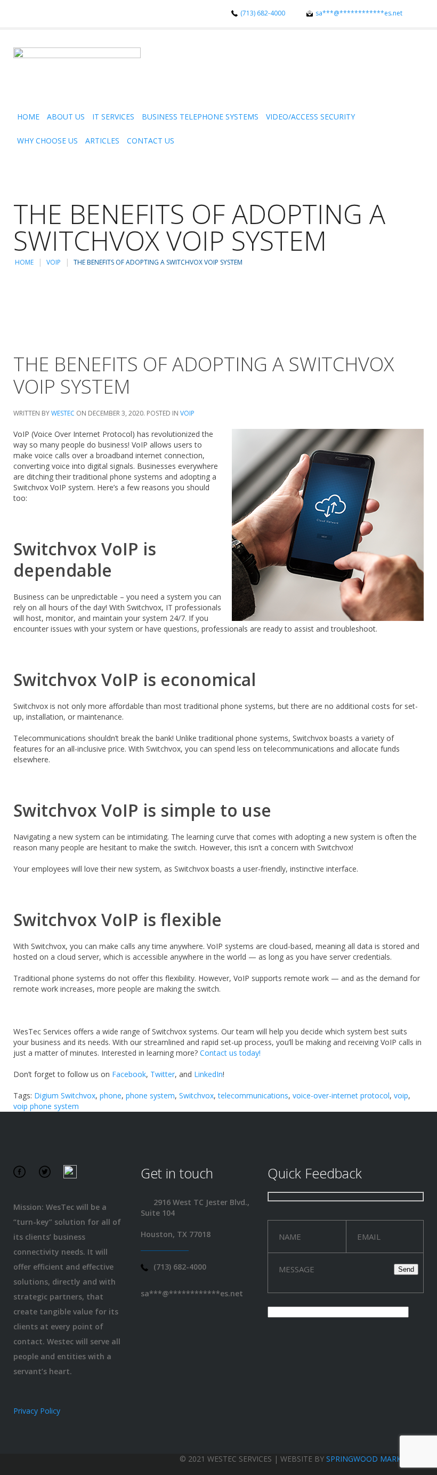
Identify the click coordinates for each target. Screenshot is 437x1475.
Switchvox (196, 1095)
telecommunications (253, 1095)
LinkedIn (208, 1074)
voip (401, 1095)
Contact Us (150, 140)
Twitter (162, 1074)
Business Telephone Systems (200, 116)
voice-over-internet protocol (341, 1095)
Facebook (129, 1074)
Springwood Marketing (375, 1459)
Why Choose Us (47, 140)
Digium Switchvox (64, 1095)
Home (28, 116)
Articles (102, 140)
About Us (66, 116)
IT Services (113, 116)
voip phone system (46, 1106)
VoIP (53, 262)
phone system (150, 1095)
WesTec (63, 413)
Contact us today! (230, 1053)
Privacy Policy (36, 1411)
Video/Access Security (310, 116)
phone (111, 1095)
